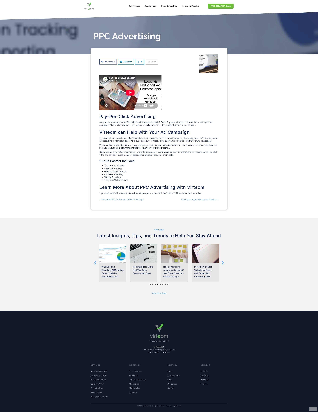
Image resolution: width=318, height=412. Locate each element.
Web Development (98, 380)
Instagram (204, 380)
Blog (169, 380)
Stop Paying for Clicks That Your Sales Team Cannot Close (143, 270)
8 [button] (167, 284)
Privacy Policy (170, 406)
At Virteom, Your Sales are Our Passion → (200, 199)
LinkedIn (203, 371)
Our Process (134, 6)
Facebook (204, 376)
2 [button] (152, 284)
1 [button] (150, 284)
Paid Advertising (97, 388)
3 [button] (155, 284)
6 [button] (162, 284)
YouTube (204, 384)
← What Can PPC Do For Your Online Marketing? (121, 199)
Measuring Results (190, 6)
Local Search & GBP (99, 376)
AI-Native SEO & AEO (99, 371)
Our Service (172, 384)
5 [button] (160, 284)
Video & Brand (96, 392)
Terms (178, 406)
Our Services (150, 6)
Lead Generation (169, 6)
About (169, 371)
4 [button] (157, 284)
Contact (170, 388)
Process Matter (173, 376)
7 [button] (165, 284)
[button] (95, 263)
